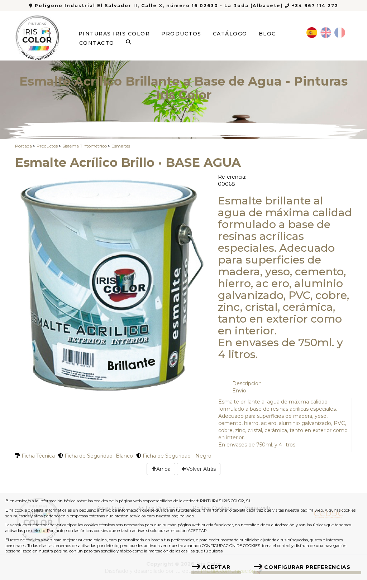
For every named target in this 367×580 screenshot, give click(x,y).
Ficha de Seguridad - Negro (176, 456)
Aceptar (216, 567)
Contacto (96, 43)
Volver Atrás (201, 469)
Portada (23, 146)
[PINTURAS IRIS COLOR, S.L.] (37, 35)
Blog (267, 33)
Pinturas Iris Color (114, 33)
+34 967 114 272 (314, 5)
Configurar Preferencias (307, 567)
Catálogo (230, 33)
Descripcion (247, 383)
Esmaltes (120, 146)
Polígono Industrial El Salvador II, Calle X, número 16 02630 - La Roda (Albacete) (159, 5)
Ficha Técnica (37, 456)
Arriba (163, 469)
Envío (239, 390)
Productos (181, 33)
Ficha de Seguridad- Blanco (98, 456)
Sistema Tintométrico (84, 146)
